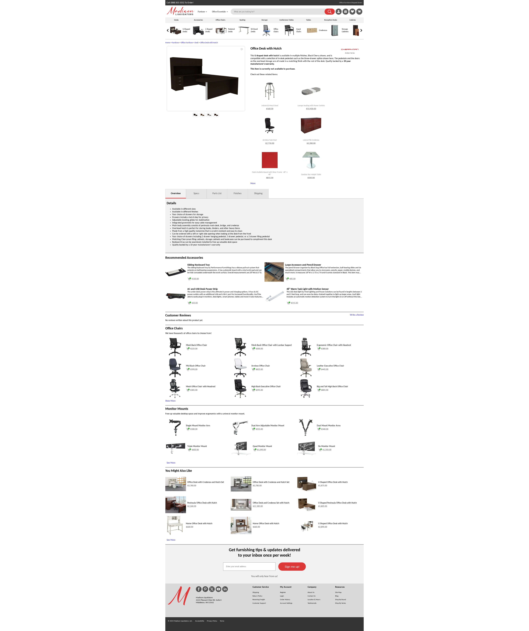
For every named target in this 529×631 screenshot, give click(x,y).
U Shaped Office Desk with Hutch (333, 482)
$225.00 (193, 349)
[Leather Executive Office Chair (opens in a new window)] (306, 377)
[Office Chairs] (266, 35)
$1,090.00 (261, 450)
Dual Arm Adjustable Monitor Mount (267, 426)
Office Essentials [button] (220, 12)
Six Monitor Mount (326, 446)
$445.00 (324, 369)
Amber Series (350, 53)
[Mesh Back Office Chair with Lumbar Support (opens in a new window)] (240, 356)
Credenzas (323, 30)
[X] (212, 589)
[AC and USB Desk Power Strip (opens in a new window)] (175, 299)
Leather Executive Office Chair (330, 366)
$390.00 (193, 369)
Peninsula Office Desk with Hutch (202, 503)
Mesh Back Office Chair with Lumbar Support (271, 345)
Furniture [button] (202, 12)
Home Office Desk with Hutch (199, 524)
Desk (196, 43)
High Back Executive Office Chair (266, 387)
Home (167, 43)
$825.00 (259, 369)
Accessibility (199, 621)
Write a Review (357, 315)
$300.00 (259, 349)
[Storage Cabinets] (334, 35)
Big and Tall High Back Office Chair (332, 387)
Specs (196, 193)
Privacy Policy (212, 621)
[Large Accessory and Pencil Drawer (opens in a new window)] (274, 281)
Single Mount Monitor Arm (198, 426)
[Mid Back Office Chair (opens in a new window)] (174, 377)
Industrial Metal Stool (269, 106)
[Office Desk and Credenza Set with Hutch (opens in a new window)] (241, 510)
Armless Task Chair (270, 140)
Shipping (258, 193)
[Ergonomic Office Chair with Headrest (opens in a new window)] (305, 356)
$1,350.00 (326, 450)
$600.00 (195, 450)
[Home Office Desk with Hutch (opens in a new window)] (175, 534)
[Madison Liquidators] (180, 14)
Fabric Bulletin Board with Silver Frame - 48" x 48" (269, 173)
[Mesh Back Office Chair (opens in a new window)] (175, 356)
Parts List (217, 193)
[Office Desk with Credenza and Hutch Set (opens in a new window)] (175, 490)
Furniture (175, 43)
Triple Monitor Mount (197, 446)
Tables (308, 20)
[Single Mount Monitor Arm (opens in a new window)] (175, 437)
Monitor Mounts (176, 409)
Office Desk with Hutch (209, 43)
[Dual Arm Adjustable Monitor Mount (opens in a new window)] (240, 437)
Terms (222, 621)
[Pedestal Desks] (221, 35)
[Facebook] (199, 589)
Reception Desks (330, 20)
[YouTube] (218, 589)
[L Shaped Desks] (198, 35)
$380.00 (324, 349)
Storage (264, 20)
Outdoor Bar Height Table (311, 175)
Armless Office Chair (260, 366)
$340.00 (324, 429)
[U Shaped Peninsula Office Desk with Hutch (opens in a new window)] (306, 511)
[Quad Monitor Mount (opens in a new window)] (241, 455)
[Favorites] (352, 14)
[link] (359, 12)
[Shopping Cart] (359, 12)
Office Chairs (220, 20)
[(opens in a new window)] (350, 49)
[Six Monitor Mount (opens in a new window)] (306, 455)
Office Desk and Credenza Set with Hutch (271, 503)
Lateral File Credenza (311, 140)
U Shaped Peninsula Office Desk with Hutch (337, 503)
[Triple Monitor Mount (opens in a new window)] (175, 453)
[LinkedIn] (225, 589)
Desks (176, 20)
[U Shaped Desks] (175, 35)
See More (171, 463)
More (252, 183)
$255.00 (259, 429)
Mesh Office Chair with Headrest (200, 387)
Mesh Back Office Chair (196, 345)
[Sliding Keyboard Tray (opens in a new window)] (175, 276)
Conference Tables (287, 20)
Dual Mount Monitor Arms (329, 426)
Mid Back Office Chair (196, 366)
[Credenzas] (312, 35)
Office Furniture (187, 43)
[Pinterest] (205, 589)
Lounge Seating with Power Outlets (311, 106)
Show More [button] (170, 401)
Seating (242, 20)
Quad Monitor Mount (262, 446)
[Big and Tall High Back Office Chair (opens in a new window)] (306, 398)
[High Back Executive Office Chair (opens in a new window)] (240, 398)
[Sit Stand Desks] (243, 35)
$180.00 (193, 429)
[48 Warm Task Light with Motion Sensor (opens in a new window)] (274, 302)
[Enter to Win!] (345, 14)
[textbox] (249, 566)
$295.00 (259, 390)
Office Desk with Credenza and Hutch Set (205, 482)
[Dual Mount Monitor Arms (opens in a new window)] (306, 437)
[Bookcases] (357, 35)
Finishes (237, 193)
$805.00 (324, 390)
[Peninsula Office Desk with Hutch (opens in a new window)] (175, 513)
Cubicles (352, 20)
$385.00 (193, 390)
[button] (330, 12)
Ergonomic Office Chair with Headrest (334, 345)
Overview (176, 193)
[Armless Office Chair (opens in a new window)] (240, 377)
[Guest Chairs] (289, 35)
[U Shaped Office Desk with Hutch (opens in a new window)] (306, 491)
